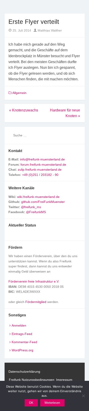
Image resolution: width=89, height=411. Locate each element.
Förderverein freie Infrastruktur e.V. (33, 281)
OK (31, 402)
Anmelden (19, 325)
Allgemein (19, 93)
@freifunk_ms (31, 207)
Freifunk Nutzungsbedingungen (31, 379)
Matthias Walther (49, 30)
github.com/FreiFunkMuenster (43, 202)
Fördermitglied (35, 302)
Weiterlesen (52, 402)
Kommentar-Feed (24, 342)
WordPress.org (22, 350)
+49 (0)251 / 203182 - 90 (40, 175)
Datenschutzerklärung (24, 371)
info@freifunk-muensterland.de (42, 159)
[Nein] (83, 396)
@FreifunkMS (36, 212)
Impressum (64, 379)
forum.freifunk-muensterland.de (43, 164)
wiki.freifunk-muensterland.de (38, 197)
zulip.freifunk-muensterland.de (40, 169)
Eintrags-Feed (22, 334)
